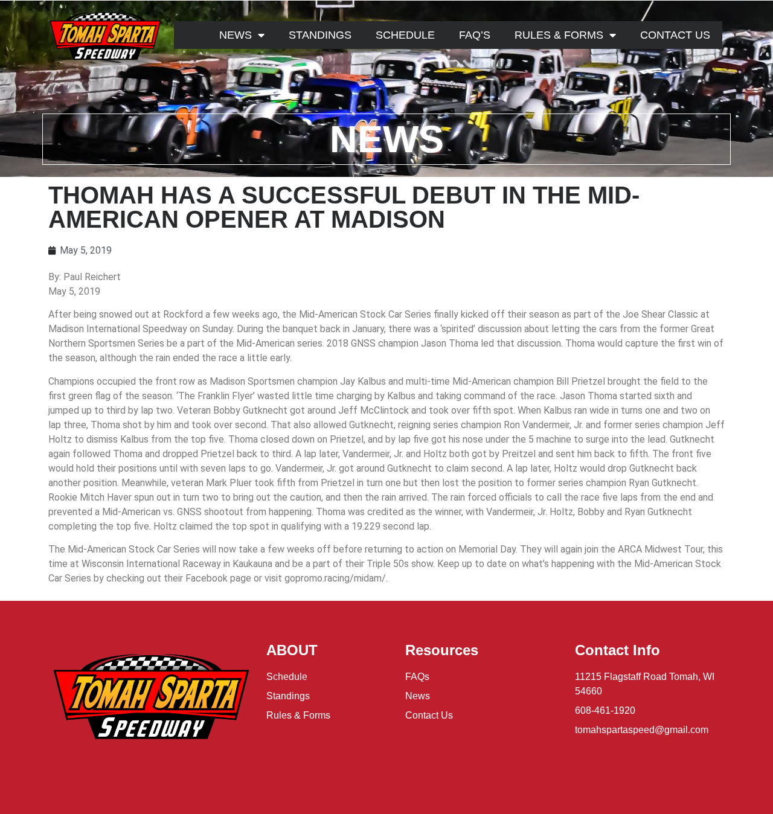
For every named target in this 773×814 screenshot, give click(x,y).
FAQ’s (474, 35)
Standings (320, 35)
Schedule (405, 35)
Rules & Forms (559, 35)
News (235, 35)
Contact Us (675, 35)
